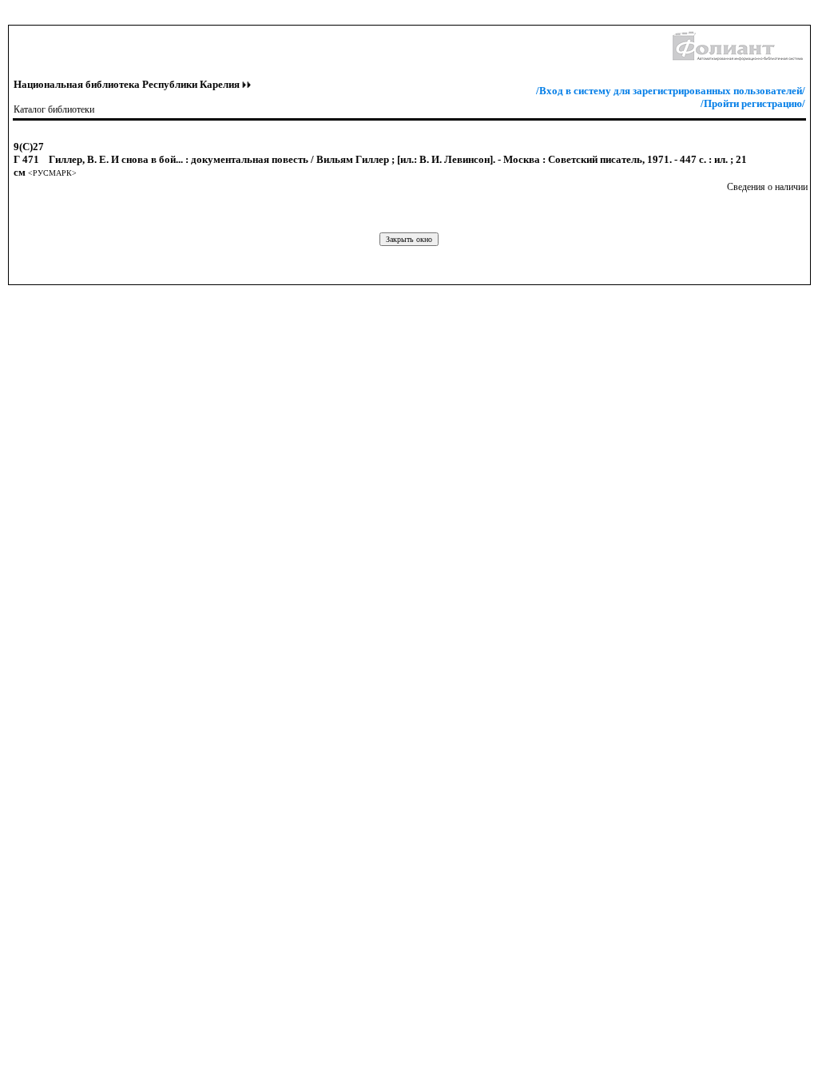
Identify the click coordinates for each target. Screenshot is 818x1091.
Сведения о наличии (767, 186)
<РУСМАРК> (52, 173)
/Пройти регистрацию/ (753, 103)
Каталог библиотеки (54, 109)
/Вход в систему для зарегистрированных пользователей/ (670, 91)
